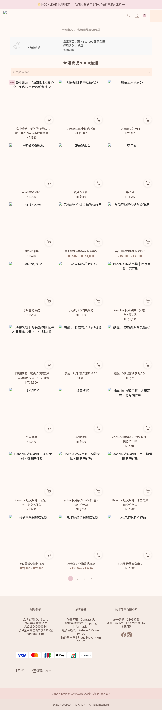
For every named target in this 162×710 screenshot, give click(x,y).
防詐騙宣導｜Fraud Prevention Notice (81, 639)
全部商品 (67, 30)
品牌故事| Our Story (35, 619)
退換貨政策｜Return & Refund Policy (81, 632)
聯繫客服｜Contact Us (81, 619)
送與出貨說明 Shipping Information (82, 624)
